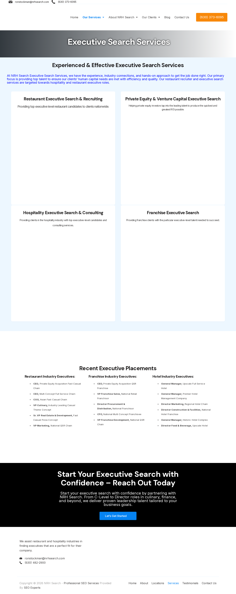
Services (173, 583)
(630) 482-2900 (35, 562)
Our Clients (149, 17)
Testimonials (190, 583)
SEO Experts (32, 587)
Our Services (92, 17)
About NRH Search (121, 17)
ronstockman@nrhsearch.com (32, 1)
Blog (167, 17)
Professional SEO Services (81, 583)
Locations (158, 583)
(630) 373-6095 (67, 1)
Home (74, 17)
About (144, 583)
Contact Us (181, 17)
